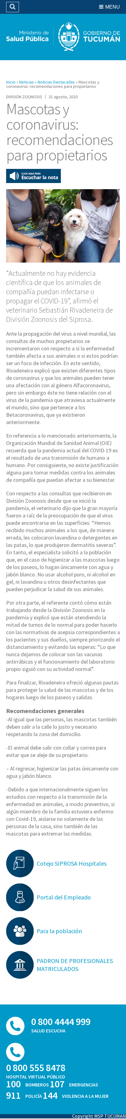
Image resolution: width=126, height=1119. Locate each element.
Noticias (26, 82)
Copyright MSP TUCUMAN (99, 1115)
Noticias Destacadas (56, 82)
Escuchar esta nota (33, 176)
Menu (112, 7)
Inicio (11, 82)
